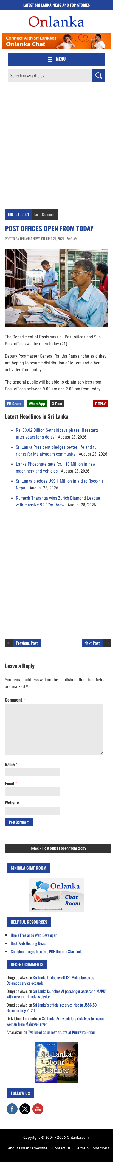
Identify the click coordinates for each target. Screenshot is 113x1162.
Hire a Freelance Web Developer (34, 935)
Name (11, 764)
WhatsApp (37, 403)
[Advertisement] (56, 147)
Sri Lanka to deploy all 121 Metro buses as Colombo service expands (50, 980)
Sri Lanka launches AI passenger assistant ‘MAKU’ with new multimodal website (56, 993)
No (36, 214)
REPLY (100, 403)
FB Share (14, 403)
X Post (57, 403)
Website (12, 802)
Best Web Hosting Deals (28, 943)
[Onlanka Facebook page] (12, 1106)
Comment (48, 214)
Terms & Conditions (92, 1148)
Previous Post (27, 643)
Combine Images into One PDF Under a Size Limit (46, 951)
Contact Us (61, 1148)
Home (34, 848)
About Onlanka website (27, 1148)
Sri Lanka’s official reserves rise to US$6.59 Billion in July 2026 (52, 1007)
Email (11, 783)
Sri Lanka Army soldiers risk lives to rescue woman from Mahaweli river (55, 1021)
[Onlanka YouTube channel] (37, 1106)
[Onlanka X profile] (24, 1106)
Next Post (92, 643)
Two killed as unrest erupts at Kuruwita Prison (62, 1032)
